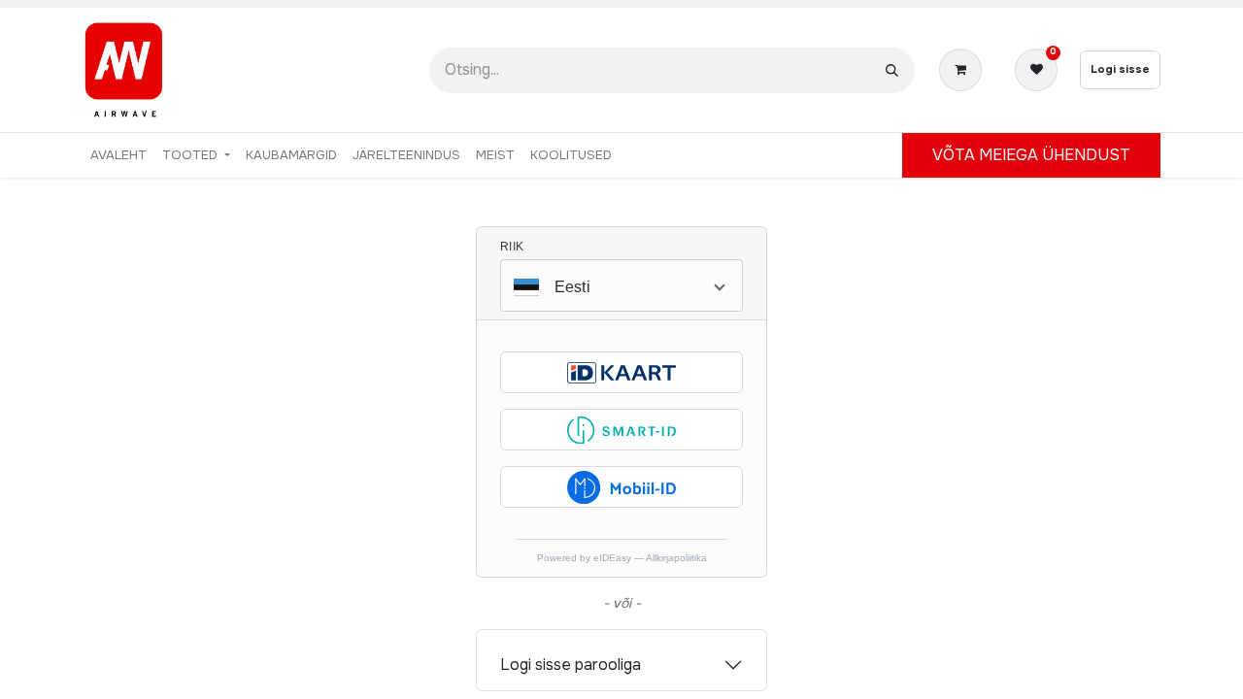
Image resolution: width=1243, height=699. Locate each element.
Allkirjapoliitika (676, 557)
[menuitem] (118, 155)
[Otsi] (892, 70)
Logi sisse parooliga (570, 664)
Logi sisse (1120, 69)
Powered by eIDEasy (585, 557)
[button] (621, 372)
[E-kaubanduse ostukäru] (964, 70)
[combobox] (621, 285)
